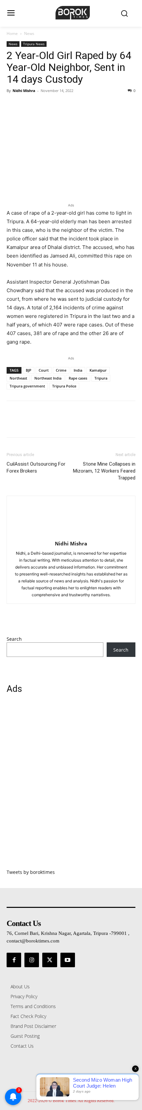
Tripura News (34, 44)
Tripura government (27, 386)
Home (12, 33)
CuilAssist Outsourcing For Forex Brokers (36, 467)
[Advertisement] (71, 785)
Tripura (100, 378)
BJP (28, 370)
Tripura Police (64, 386)
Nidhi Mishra (24, 90)
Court (44, 370)
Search (14, 639)
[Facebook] (13, 105)
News (29, 33)
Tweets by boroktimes (31, 872)
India (78, 370)
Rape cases (78, 378)
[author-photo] (71, 534)
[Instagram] (31, 960)
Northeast (18, 378)
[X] (28, 105)
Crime (61, 370)
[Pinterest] (43, 105)
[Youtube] (67, 960)
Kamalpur (98, 370)
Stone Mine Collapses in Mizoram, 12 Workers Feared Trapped (104, 471)
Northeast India (47, 378)
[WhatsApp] (58, 105)
